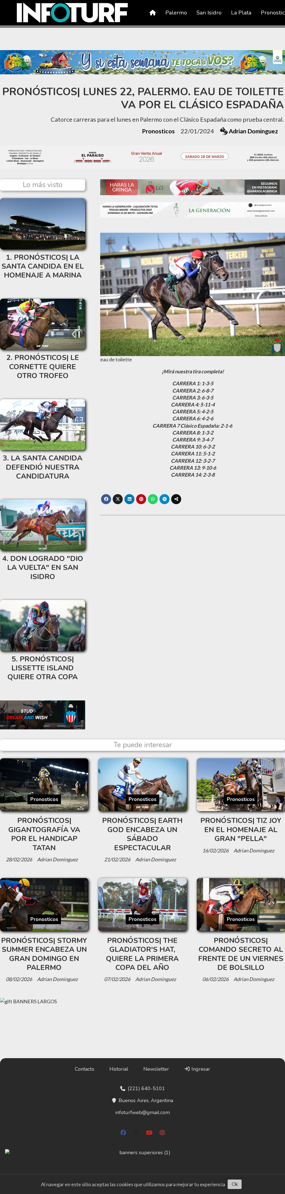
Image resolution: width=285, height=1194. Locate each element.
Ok (235, 1184)
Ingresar (200, 1069)
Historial (118, 1069)
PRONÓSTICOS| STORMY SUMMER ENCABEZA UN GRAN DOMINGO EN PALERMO (44, 954)
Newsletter (156, 1069)
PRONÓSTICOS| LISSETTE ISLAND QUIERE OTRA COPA (43, 668)
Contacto (84, 1069)
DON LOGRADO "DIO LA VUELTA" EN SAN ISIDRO (45, 568)
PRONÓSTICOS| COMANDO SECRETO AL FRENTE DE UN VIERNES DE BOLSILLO (240, 954)
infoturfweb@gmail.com (142, 1112)
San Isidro (209, 12)
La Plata (241, 12)
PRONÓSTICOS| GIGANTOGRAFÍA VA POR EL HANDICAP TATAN (44, 834)
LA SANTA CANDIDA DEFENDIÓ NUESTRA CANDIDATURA (44, 467)
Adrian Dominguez (253, 131)
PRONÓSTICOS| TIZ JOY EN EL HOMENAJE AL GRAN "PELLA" (240, 830)
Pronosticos (158, 131)
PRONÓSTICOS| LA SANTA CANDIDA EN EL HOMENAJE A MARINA (42, 266)
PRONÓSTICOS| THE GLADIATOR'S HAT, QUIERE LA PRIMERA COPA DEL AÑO (142, 954)
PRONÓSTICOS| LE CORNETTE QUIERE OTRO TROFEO (44, 367)
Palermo (176, 12)
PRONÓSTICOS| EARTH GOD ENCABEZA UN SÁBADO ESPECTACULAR (142, 834)
